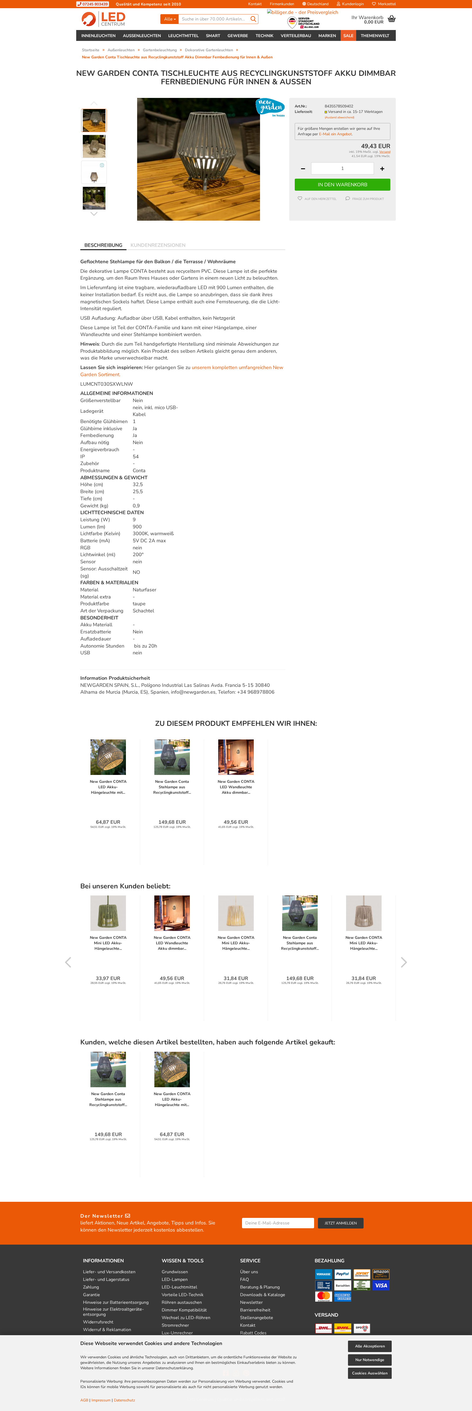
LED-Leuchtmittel (179, 1287)
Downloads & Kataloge (262, 1295)
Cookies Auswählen (370, 1373)
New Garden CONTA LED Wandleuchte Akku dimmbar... (236, 787)
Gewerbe (238, 35)
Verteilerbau (296, 35)
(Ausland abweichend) (339, 117)
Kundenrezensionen (158, 245)
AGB (84, 1400)
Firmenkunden (282, 4)
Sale (348, 35)
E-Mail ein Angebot (335, 134)
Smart (213, 35)
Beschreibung (103, 245)
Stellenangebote (256, 1317)
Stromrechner (175, 1325)
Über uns (249, 1272)
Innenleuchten (98, 35)
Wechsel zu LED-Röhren (186, 1317)
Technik (264, 35)
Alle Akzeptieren (370, 1346)
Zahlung (91, 1287)
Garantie (91, 1295)
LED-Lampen (175, 1279)
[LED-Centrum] (116, 19)
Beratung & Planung (260, 1287)
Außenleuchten (142, 35)
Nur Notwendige (369, 1359)
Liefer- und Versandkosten (109, 1272)
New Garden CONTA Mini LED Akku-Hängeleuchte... (108, 943)
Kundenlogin (352, 4)
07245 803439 (94, 4)
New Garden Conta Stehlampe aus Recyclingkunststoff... (172, 787)
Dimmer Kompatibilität (184, 1310)
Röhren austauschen (182, 1302)
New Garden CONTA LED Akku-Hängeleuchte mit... (108, 787)
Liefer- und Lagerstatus (106, 1279)
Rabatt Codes (253, 1333)
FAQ (244, 1279)
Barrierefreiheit (255, 1310)
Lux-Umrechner (177, 1333)
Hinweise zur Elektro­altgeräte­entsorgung (113, 1312)
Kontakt (255, 4)
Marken (327, 35)
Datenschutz (124, 1400)
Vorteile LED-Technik (182, 1295)
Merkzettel (386, 4)
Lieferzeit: (303, 111)
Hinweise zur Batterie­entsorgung (116, 1302)
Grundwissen (175, 1272)
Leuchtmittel (183, 35)
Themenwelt (375, 35)
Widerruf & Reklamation (107, 1329)
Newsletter (251, 1302)
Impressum (101, 1400)
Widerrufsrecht (98, 1322)
